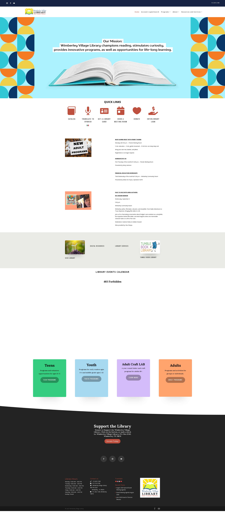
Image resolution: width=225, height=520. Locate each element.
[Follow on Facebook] (10, 3)
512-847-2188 (215, 3)
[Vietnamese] (121, 481)
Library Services (121, 246)
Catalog (71, 119)
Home (137, 12)
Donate (137, 119)
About (175, 12)
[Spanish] (88, 125)
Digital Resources (97, 246)
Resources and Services (191, 12)
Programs (165, 12)
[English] (117, 481)
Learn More (133, 377)
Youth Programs (91, 379)
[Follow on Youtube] (14, 3)
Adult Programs (175, 380)
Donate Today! (112, 441)
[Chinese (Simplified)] (116, 481)
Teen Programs (49, 380)
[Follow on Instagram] (7, 3)
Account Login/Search (150, 12)
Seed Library (70, 258)
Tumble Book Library (148, 257)
